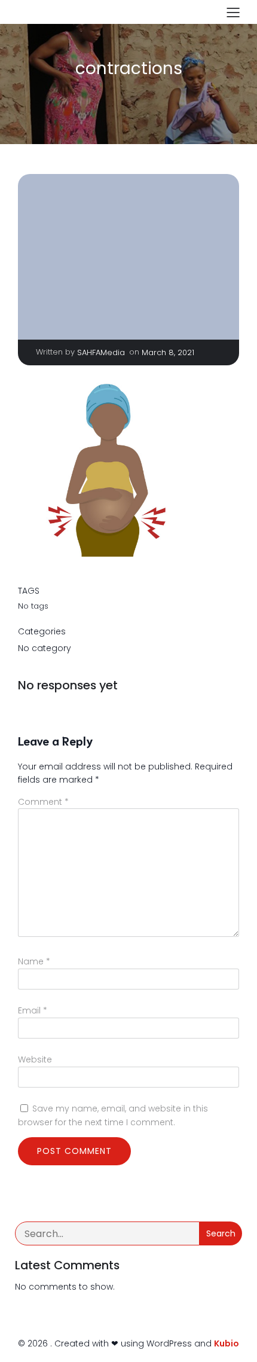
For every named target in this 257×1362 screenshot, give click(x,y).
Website (35, 1059)
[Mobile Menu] (233, 12)
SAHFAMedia (101, 352)
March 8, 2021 (168, 352)
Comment (43, 802)
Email (32, 1010)
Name (34, 961)
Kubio (226, 1343)
